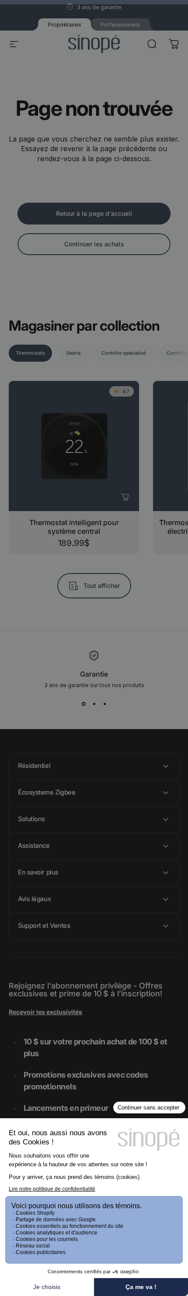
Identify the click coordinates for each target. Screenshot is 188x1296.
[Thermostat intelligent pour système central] (74, 446)
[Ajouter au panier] (125, 497)
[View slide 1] (83, 704)
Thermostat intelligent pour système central (74, 527)
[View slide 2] (94, 704)
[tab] (30, 353)
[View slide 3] (104, 704)
